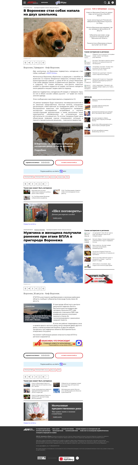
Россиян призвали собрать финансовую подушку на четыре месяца (101, 119)
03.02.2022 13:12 (28, 7)
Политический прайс (71, 430)
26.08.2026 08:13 (28, 229)
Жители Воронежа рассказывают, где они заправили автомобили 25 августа (99, 29)
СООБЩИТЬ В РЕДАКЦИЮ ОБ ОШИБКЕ (46, 432)
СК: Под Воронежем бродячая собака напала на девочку (40, 197)
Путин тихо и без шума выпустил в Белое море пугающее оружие (102, 125)
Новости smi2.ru (30, 224)
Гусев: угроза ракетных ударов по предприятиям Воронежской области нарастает (41, 391)
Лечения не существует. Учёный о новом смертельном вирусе (102, 73)
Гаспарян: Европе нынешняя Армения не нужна (100, 106)
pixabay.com (27, 58)
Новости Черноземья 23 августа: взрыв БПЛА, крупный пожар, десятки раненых (41, 397)
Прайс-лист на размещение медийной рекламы (94, 430)
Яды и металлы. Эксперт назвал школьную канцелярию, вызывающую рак (101, 247)
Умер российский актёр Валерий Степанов (101, 100)
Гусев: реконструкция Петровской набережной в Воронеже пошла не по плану (99, 21)
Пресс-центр (55, 429)
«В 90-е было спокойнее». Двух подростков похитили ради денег (102, 264)
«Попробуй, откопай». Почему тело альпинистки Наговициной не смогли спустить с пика (102, 68)
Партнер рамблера (52, 458)
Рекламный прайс (58, 430)
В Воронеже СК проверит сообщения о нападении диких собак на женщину (54, 145)
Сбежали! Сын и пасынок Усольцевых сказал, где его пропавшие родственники (103, 56)
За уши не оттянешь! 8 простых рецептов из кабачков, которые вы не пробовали (103, 253)
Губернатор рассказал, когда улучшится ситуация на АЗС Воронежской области (99, 36)
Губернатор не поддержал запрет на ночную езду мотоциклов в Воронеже (71, 385)
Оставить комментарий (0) (69, 162)
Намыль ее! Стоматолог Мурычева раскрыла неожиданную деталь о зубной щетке (102, 80)
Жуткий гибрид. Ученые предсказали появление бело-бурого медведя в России (103, 240)
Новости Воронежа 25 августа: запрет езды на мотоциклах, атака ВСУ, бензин (99, 14)
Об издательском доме (43, 429)
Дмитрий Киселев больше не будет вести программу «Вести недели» (102, 112)
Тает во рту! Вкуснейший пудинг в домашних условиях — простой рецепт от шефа (102, 259)
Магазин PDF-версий (68, 429)
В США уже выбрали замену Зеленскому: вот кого (100, 131)
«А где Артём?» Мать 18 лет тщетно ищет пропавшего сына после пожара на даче (102, 234)
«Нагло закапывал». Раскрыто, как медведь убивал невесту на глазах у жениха (102, 87)
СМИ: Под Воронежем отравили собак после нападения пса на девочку (70, 192)
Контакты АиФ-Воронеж (43, 430)
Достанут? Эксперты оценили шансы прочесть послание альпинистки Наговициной (103, 62)
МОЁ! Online (51, 73)
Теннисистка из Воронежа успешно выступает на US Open (99, 44)
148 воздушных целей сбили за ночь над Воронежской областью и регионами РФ (71, 391)
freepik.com (27, 284)
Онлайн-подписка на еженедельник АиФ (88, 429)
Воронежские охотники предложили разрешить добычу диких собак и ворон (41, 192)
